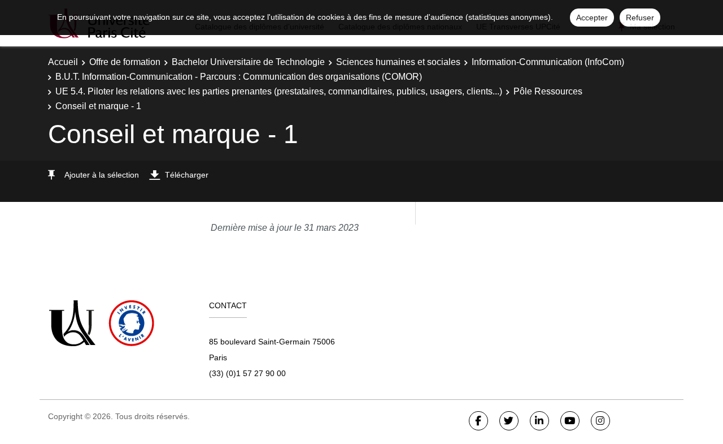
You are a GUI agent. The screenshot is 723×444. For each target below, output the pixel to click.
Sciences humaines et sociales (398, 62)
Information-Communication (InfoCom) (548, 62)
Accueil (63, 62)
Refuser (640, 17)
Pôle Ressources (547, 91)
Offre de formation (124, 62)
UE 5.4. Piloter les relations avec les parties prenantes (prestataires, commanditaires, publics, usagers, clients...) (278, 91)
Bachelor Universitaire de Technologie (248, 62)
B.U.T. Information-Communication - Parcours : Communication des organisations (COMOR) (238, 76)
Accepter (592, 17)
